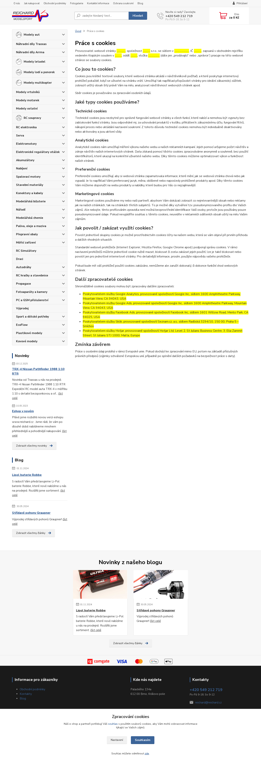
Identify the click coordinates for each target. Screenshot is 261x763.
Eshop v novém (23, 411)
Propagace (23, 284)
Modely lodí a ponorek (39, 72)
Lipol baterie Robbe (27, 475)
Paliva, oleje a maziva (31, 226)
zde (147, 753)
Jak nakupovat (32, 3)
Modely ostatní (27, 108)
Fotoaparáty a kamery (31, 292)
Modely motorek (27, 100)
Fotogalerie (76, 3)
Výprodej (22, 308)
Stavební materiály (29, 185)
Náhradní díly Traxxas (31, 44)
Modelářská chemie (29, 218)
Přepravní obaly (27, 234)
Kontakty (26, 694)
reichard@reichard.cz (208, 702)
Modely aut (32, 35)
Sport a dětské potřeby (32, 317)
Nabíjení (21, 168)
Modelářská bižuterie (31, 201)
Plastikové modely (29, 333)
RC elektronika (26, 127)
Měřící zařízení (26, 242)
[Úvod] (41, 16)
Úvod (78, 31)
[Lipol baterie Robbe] (100, 584)
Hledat (138, 16)
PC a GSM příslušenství (32, 300)
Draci (19, 259)
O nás (17, 3)
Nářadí (20, 210)
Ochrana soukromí (123, 3)
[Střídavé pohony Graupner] (161, 584)
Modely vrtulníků (28, 92)
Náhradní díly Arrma (30, 52)
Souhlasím (142, 740)
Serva (20, 135)
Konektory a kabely (29, 193)
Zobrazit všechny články (30, 533)
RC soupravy (32, 118)
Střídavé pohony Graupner (31, 513)
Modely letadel (34, 62)
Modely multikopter (38, 83)
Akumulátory (25, 160)
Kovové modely (26, 341)
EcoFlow (22, 325)
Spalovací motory (28, 177)
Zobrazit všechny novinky (31, 446)
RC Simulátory (26, 251)
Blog (140, 3)
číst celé (95, 630)
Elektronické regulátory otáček (38, 152)
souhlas (113, 724)
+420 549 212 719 (179, 16)
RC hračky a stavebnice (32, 275)
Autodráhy (23, 267)
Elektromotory (26, 144)
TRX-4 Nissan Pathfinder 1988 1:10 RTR (38, 371)
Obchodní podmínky (55, 3)
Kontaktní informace (98, 3)
